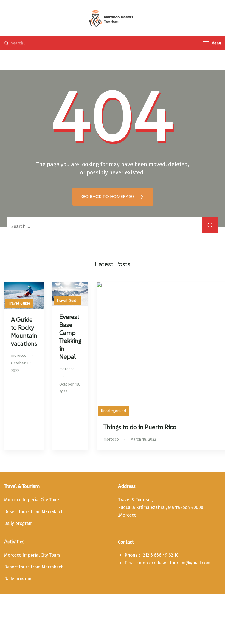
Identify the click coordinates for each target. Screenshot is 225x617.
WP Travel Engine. (129, 604)
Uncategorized (113, 411)
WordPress (178, 604)
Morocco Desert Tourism (57, 604)
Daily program (18, 523)
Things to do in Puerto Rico (139, 427)
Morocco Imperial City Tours (32, 499)
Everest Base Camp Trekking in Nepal (70, 337)
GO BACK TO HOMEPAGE (108, 196)
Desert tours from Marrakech (34, 511)
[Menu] (206, 43)
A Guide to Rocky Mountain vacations (24, 331)
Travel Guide (19, 303)
